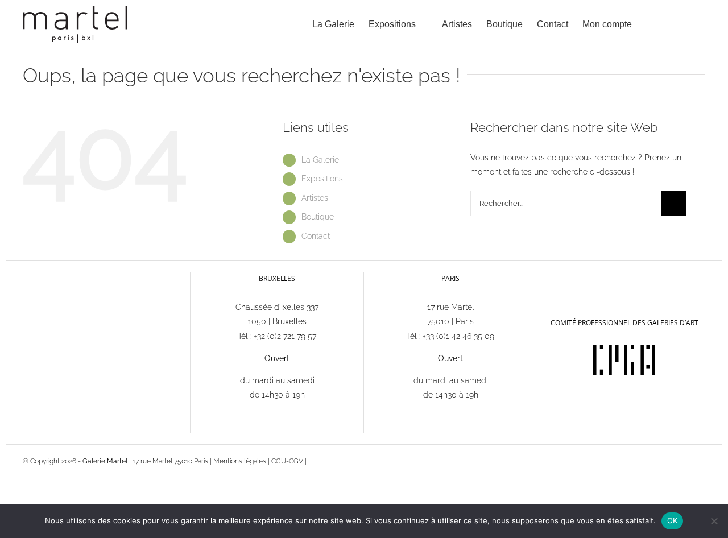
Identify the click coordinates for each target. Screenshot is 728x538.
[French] (550, 277)
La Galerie (320, 159)
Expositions (322, 178)
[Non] (713, 521)
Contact (315, 236)
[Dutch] (579, 278)
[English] (565, 278)
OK (672, 520)
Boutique (317, 216)
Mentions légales (239, 461)
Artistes (314, 197)
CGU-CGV (287, 461)
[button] (687, 24)
